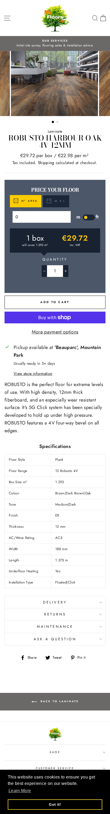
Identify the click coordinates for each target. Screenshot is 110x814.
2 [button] (58, 122)
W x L (59, 201)
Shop (55, 752)
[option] (55, 43)
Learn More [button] (20, 790)
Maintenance (55, 626)
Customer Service (55, 768)
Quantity (54, 259)
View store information (33, 373)
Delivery (55, 602)
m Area (29, 201)
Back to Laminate (59, 701)
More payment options (55, 331)
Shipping (46, 163)
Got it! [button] (55, 804)
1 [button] (53, 122)
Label (85, 219)
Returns (55, 614)
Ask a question (55, 639)
